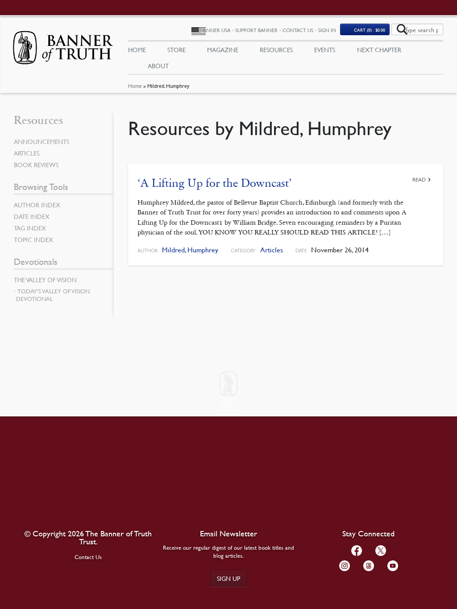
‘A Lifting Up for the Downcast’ (214, 183)
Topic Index (33, 239)
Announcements (41, 141)
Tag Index (30, 227)
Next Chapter (379, 49)
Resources (276, 49)
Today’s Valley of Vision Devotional (53, 295)
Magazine (222, 49)
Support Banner (256, 30)
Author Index (37, 204)
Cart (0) (369, 30)
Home (135, 85)
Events (324, 49)
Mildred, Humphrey (190, 250)
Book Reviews (36, 164)
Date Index (32, 216)
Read (419, 179)
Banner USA (215, 30)
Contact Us (298, 30)
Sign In (327, 30)
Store (176, 49)
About (158, 66)
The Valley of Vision (45, 279)
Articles (271, 250)
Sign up (228, 578)
